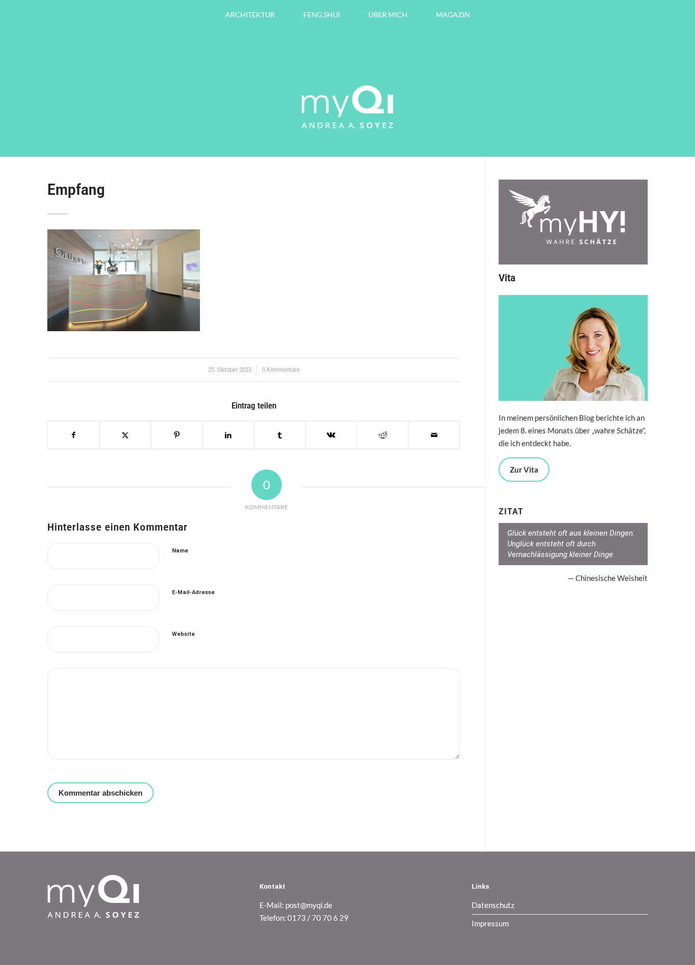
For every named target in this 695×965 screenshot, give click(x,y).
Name (180, 550)
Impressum (490, 923)
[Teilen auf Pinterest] (176, 435)
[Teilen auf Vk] (331, 435)
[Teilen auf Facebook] (73, 435)
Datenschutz (493, 905)
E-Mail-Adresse (193, 592)
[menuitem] (250, 15)
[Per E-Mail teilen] (434, 435)
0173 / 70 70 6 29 (318, 917)
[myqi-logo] (348, 136)
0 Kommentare (281, 369)
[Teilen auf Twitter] (125, 435)
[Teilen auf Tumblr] (279, 435)
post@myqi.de (308, 905)
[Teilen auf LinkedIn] (228, 435)
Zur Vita (524, 469)
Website (183, 634)
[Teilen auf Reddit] (382, 435)
